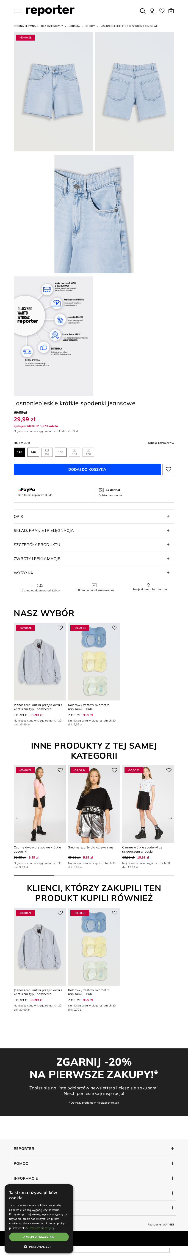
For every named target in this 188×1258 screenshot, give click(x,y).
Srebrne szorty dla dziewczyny (91, 847)
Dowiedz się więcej (41, 1228)
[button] (171, 11)
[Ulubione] (162, 11)
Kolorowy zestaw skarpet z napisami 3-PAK (88, 707)
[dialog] (39, 1218)
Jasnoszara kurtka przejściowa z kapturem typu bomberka (38, 707)
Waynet (168, 1224)
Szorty (90, 26)
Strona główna (25, 26)
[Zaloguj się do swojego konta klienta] (152, 11)
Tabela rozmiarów (160, 443)
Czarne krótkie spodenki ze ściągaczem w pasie (142, 849)
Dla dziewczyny (52, 26)
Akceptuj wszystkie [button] (38, 1237)
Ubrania (74, 26)
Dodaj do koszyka (87, 469)
